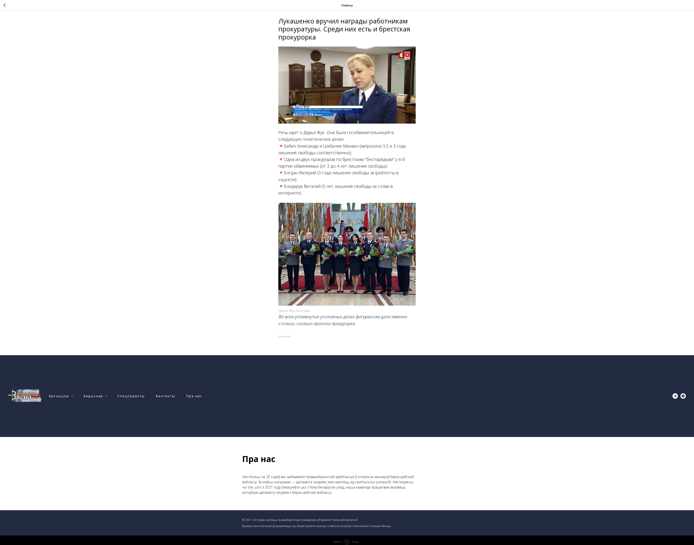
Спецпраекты (131, 396)
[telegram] (675, 396)
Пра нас (194, 396)
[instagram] (683, 396)
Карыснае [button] (94, 396)
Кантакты (165, 396)
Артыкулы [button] (59, 396)
